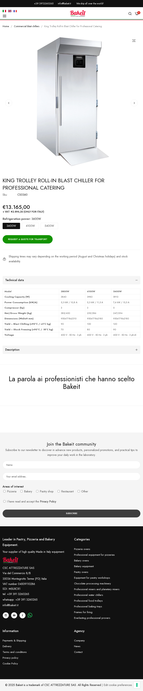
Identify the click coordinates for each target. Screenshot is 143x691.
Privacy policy (10, 658)
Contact (78, 652)
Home (6, 26)
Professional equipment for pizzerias (94, 555)
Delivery (7, 646)
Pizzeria (11, 491)
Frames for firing (83, 612)
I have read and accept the (31, 502)
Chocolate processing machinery (92, 583)
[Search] (130, 13)
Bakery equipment (84, 566)
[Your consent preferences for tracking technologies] (137, 685)
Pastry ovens (81, 572)
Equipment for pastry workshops (92, 578)
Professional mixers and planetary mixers (96, 589)
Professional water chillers (88, 595)
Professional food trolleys (88, 601)
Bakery (27, 491)
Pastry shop (46, 491)
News (77, 646)
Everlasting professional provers (92, 618)
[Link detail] (6, 615)
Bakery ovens (81, 560)
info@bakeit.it (10, 605)
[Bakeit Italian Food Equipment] (78, 13)
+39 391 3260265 (26, 600)
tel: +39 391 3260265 (16, 594)
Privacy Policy (48, 502)
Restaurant (67, 491)
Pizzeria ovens (82, 549)
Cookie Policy (10, 663)
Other (84, 491)
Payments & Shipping (14, 640)
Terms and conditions (15, 652)
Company (79, 640)
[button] (134, 102)
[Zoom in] (134, 41)
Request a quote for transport (27, 239)
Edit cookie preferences (118, 685)
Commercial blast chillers (26, 26)
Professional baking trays (88, 606)
